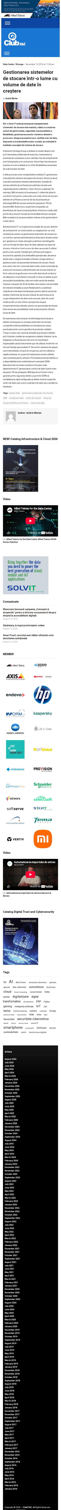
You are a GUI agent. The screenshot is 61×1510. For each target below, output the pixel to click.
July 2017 (9, 1428)
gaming (7, 1006)
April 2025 (9, 1113)
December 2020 (12, 1289)
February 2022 (11, 1242)
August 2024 (10, 1140)
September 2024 (12, 1137)
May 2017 (9, 1434)
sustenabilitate (10, 1032)
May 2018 (9, 1394)
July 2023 (9, 1184)
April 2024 (9, 1154)
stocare (52, 1028)
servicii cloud (23, 1023)
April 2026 (9, 1072)
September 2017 (12, 1421)
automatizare (36, 986)
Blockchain (51, 987)
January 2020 (11, 1326)
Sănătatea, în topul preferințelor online (24, 625)
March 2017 (10, 1441)
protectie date (8, 1015)
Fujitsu (47, 1002)
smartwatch (29, 1028)
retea (38, 1014)
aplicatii (6, 987)
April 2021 (9, 1276)
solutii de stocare (33, 398)
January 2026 (11, 1083)
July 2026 (9, 1062)
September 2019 (12, 1340)
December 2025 (12, 1086)
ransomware (21, 1015)
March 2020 (10, 1319)
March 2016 (10, 1482)
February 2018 (11, 1404)
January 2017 (11, 1448)
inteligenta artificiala (24, 1006)
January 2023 (11, 1204)
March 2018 (10, 1401)
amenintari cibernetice (38, 982)
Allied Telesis (21, 982)
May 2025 (9, 1110)
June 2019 (9, 1350)
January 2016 (11, 1489)
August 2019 (10, 1343)
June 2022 (9, 1228)
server (5, 1023)
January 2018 (11, 1407)
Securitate (8, 1019)
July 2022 (9, 1225)
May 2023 (9, 1191)
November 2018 (12, 1374)
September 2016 (12, 1462)
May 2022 (9, 1232)
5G (4, 982)
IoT (38, 1006)
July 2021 (9, 1265)
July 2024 (9, 1144)
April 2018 (9, 1397)
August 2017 (10, 1424)
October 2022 (11, 1215)
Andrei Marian (11, 98)
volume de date (38, 403)
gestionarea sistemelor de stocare (37, 393)
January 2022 (11, 1245)
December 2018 (12, 1370)
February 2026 (11, 1079)
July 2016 (9, 1468)
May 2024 (9, 1150)
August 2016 (10, 1465)
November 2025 (12, 1089)
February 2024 (11, 1160)
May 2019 (9, 1353)
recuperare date (16, 398)
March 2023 (10, 1198)
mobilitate (43, 1011)
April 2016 (9, 1479)
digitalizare (20, 997)
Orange (52, 1011)
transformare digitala (37, 1032)
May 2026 (9, 1069)
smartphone (13, 1027)
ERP (38, 1001)
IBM (5, 398)
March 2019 (10, 1360)
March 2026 (10, 1076)
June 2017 (9, 1431)
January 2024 (11, 1164)
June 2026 (9, 1066)
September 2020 (12, 1299)
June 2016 (9, 1472)
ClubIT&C (27, 1507)
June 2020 (9, 1309)
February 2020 (11, 1323)
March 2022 (10, 1238)
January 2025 (11, 1123)
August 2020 (10, 1303)
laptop (6, 1010)
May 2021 (9, 1272)
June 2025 (9, 1106)
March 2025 (10, 1116)
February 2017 (11, 1445)
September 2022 (12, 1218)
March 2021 (10, 1279)
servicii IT (34, 1023)
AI (11, 981)
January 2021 (11, 1286)
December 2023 (12, 1167)
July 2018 (9, 1387)
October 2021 (11, 1255)
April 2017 (9, 1438)
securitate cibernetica (33, 1019)
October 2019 (11, 1336)
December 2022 (12, 1208)
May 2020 (9, 1313)
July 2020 (9, 1306)
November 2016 (12, 1455)
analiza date (14, 393)
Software (42, 1027)
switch (23, 1032)
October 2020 (11, 1296)
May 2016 (9, 1475)
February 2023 (11, 1201)
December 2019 (12, 1330)
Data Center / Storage (13, 64)
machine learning (20, 1011)
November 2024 (12, 1130)
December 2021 (12, 1249)
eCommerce (28, 1002)
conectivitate (36, 992)
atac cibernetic (19, 987)
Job (45, 1006)
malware (33, 1011)
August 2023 (10, 1181)
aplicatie (52, 982)
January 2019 (11, 1367)
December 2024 (12, 1127)
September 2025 (12, 1096)
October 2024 (11, 1133)
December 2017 (12, 1411)
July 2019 (9, 1347)
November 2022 (12, 1211)
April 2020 (9, 1316)
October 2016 (11, 1458)
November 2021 (12, 1252)
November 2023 (12, 1171)
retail (31, 1014)
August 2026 (10, 1059)
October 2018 (11, 1377)
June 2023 (9, 1187)
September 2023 (12, 1177)
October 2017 (11, 1418)
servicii (13, 1023)
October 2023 (11, 1174)
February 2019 (11, 1364)
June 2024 (9, 1147)
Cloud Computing (20, 992)
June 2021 (9, 1269)
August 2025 (10, 1099)
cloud (7, 991)
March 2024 (10, 1157)
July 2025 (9, 1103)
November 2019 (12, 1333)
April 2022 (9, 1235)
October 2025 (11, 1093)
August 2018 (10, 1384)
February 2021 (11, 1282)
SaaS (45, 1015)
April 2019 (9, 1357)
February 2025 (11, 1120)
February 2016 (11, 1485)
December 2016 (12, 1451)
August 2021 (10, 1262)
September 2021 (12, 1259)
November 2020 (12, 1292)
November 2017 (12, 1414)
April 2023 (9, 1194)
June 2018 (9, 1391)
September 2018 (12, 1380)
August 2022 (10, 1221)
